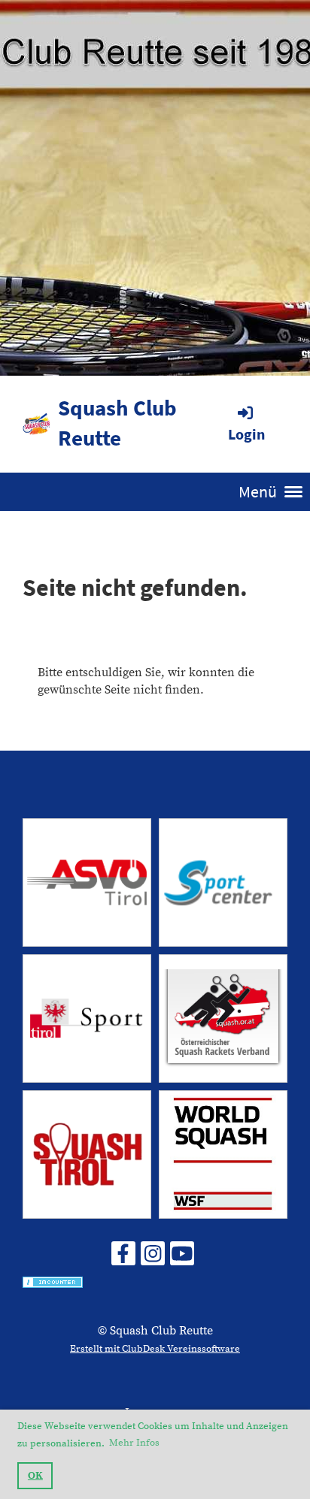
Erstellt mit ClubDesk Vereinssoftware (155, 1349)
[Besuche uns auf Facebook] (123, 1259)
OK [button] (35, 1475)
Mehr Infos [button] (134, 1443)
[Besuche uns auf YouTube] (182, 1259)
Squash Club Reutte (117, 423)
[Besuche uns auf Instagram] (153, 1259)
